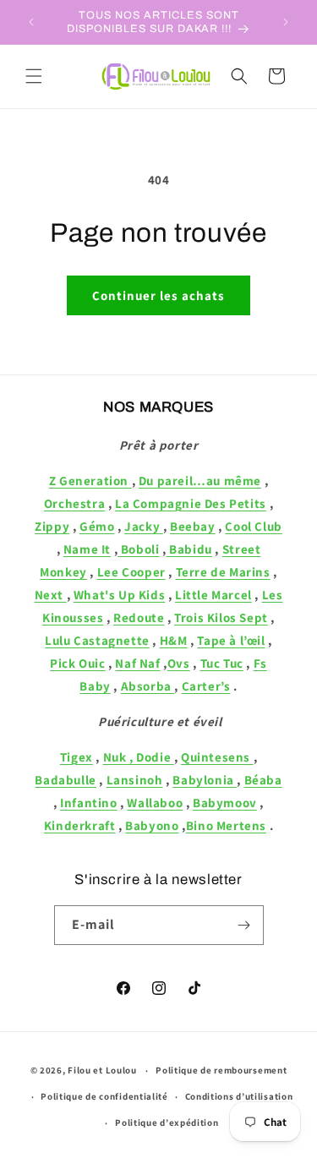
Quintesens (217, 757)
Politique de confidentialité (104, 1096)
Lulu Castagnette (97, 640)
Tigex (76, 757)
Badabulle (65, 780)
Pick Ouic (77, 663)
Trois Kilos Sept (221, 617)
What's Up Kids (119, 595)
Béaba (263, 780)
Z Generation (90, 480)
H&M (174, 640)
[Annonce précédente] (31, 22)
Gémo (96, 526)
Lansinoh (135, 780)
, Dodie (149, 757)
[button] (33, 76)
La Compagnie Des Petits (190, 503)
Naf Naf (137, 663)
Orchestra (74, 503)
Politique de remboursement (221, 1070)
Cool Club (253, 526)
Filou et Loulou (102, 1070)
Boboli (138, 549)
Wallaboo (155, 803)
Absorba (148, 686)
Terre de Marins (223, 572)
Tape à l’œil (231, 640)
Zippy (52, 526)
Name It (87, 549)
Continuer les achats (158, 295)
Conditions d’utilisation (239, 1096)
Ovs (178, 663)
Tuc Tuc (221, 663)
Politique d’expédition (166, 1122)
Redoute (138, 617)
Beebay (193, 526)
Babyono (151, 825)
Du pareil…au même (200, 480)
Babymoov (225, 803)
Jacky (143, 526)
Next (51, 595)
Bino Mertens (226, 825)
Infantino (88, 803)
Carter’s (206, 686)
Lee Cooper (131, 572)
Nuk (115, 757)
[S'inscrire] (244, 925)
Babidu (189, 549)
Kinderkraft (80, 825)
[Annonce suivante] (285, 22)
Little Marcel (213, 595)
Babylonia (204, 780)
